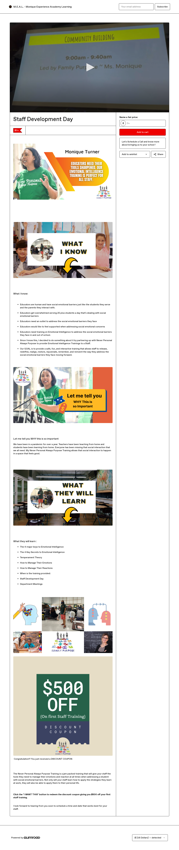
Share (160, 154)
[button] (89, 67)
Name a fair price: (128, 117)
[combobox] (134, 154)
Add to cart (142, 132)
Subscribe (162, 6)
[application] (89, 67)
